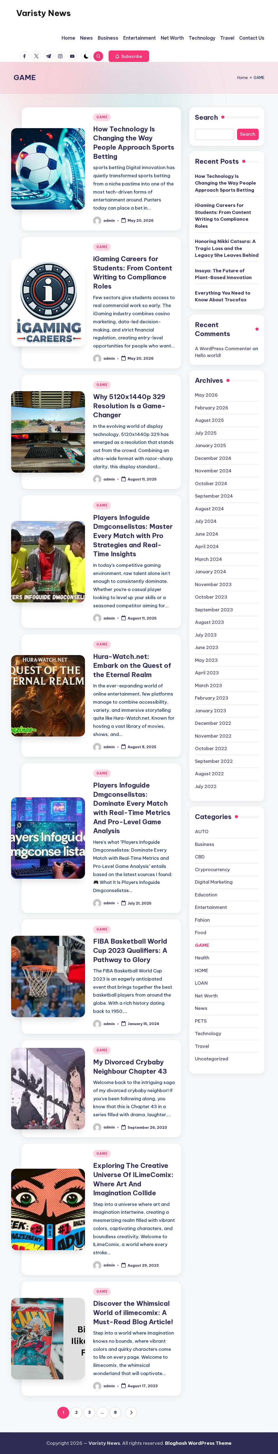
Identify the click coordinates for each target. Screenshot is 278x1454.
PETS (201, 1021)
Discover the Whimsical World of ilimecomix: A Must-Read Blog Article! (133, 1312)
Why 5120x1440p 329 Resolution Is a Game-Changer (129, 406)
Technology (208, 1033)
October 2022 (211, 748)
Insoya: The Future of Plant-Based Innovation (223, 274)
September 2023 (214, 610)
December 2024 (213, 458)
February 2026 (211, 408)
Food (200, 932)
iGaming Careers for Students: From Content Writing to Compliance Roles (223, 215)
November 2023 (213, 584)
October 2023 (211, 597)
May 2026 (206, 395)
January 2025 (210, 445)
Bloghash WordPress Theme (198, 1443)
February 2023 (211, 698)
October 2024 (211, 483)
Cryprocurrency (212, 870)
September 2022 (214, 761)
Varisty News (43, 13)
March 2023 (208, 685)
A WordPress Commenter (223, 349)
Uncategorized (211, 1059)
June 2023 (206, 647)
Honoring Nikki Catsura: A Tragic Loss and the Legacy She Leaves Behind (227, 248)
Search (206, 117)
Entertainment (211, 907)
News (201, 1008)
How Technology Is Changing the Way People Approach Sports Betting (225, 183)
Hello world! (208, 355)
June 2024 (206, 534)
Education (206, 895)
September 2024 (214, 496)
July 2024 (206, 521)
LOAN (201, 983)
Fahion (202, 920)
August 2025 (209, 420)
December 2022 (213, 723)
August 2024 (209, 509)
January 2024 (210, 572)
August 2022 (209, 774)
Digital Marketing (214, 882)
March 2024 (208, 559)
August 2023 (209, 622)
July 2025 (206, 433)
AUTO (201, 832)
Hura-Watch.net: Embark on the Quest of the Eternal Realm (132, 665)
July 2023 (206, 635)
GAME (102, 117)
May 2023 (206, 660)
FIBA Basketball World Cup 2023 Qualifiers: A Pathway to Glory (130, 950)
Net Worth (206, 996)
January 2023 (210, 711)
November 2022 (213, 736)
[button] (129, 56)
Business (204, 844)
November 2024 (213, 471)
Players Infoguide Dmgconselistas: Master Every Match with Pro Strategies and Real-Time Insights (133, 535)
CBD (200, 857)
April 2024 (207, 546)
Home (242, 77)
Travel (202, 1046)
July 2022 (206, 786)
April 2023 (207, 673)
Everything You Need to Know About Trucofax (222, 296)
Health (202, 958)
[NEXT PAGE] (131, 1413)
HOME (201, 970)
